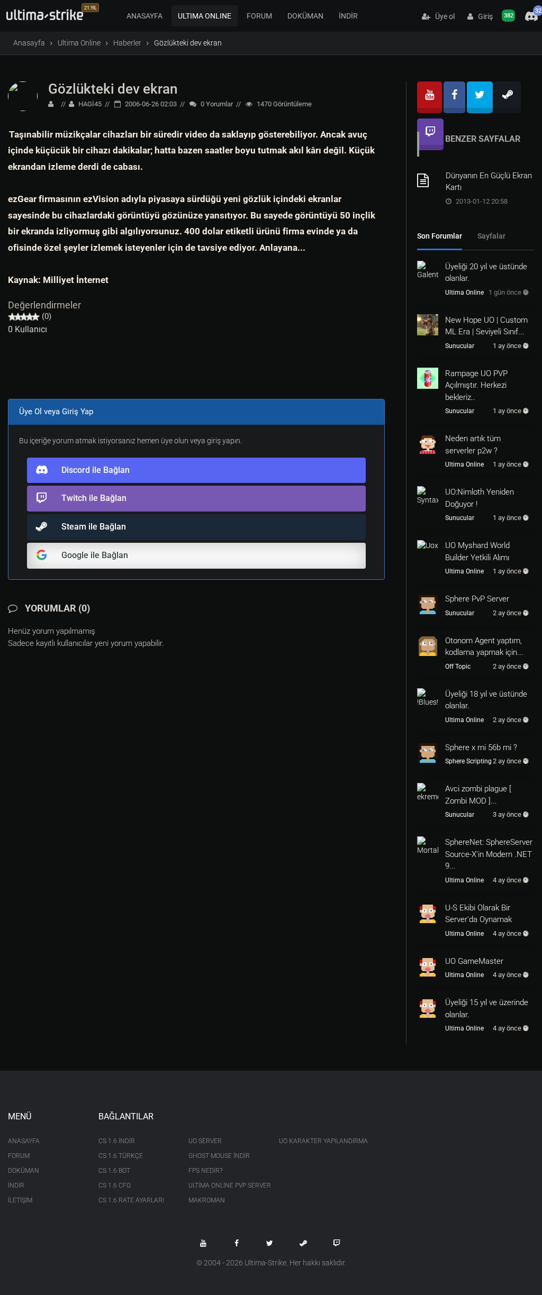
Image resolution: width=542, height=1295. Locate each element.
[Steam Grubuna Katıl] (303, 1243)
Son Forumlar (439, 236)
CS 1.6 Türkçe (120, 1156)
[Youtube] (429, 97)
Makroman (206, 1200)
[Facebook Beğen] (236, 1243)
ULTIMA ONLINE (204, 16)
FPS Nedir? (205, 1170)
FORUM (259, 16)
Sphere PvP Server (477, 599)
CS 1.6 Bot (114, 1170)
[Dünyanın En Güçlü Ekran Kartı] (427, 180)
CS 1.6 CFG (114, 1185)
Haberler (127, 43)
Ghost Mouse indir (219, 1156)
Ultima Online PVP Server (225, 1185)
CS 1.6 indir (116, 1141)
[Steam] (507, 97)
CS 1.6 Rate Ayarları (131, 1200)
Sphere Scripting (468, 761)
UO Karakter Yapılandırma (316, 1141)
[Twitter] (480, 97)
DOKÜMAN (305, 16)
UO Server (205, 1141)
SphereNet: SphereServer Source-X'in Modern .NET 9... (488, 854)
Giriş (483, 16)
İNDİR (348, 16)
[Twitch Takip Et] (336, 1243)
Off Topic (458, 666)
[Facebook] (454, 97)
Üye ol (442, 16)
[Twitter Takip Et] (270, 1243)
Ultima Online (79, 43)
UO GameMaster (474, 961)
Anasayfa (29, 43)
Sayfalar (491, 236)
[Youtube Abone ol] (203, 1243)
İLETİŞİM (20, 1200)
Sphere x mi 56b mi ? (481, 747)
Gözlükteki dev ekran (112, 89)
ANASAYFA (144, 16)
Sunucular (459, 346)
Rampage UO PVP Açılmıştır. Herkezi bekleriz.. (476, 385)
